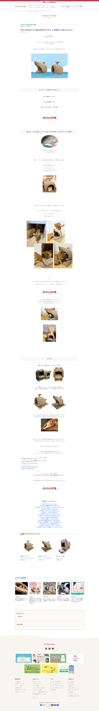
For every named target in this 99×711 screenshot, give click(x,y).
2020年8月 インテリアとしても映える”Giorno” (49, 510)
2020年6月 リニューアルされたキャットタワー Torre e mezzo (49, 507)
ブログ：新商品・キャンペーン (57, 687)
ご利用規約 (71, 691)
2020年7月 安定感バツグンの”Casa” (49, 509)
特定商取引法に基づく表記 (74, 695)
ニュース (35, 695)
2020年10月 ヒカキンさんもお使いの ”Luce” (49, 513)
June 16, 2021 (45, 459)
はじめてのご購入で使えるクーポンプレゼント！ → (49, 0)
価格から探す (18, 687)
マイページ (36, 698)
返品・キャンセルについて (74, 689)
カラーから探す (19, 685)
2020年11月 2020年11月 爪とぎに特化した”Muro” (49, 515)
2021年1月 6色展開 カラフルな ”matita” (49, 518)
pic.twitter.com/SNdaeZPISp (27, 468)
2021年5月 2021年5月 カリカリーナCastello (49, 525)
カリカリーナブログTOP (56, 681)
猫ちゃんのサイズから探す (21, 689)
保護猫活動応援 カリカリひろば (40, 693)
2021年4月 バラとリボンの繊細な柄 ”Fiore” (49, 523)
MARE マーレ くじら (24, 556)
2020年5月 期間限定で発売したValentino (49, 505)
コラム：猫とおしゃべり (56, 683)
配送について (71, 685)
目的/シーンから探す (20, 683)
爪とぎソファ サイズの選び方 (39, 687)
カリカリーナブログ (22, 10)
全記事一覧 (20, 616)
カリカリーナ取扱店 (37, 689)
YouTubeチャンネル (38, 683)
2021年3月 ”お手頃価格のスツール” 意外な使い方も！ (49, 522)
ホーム (16, 10)
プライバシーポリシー (73, 693)
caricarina (51, 706)
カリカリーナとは (37, 681)
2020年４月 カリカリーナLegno (49, 504)
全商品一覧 (18, 681)
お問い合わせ (71, 683)
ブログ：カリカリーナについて (57, 685)
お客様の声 (54, 689)
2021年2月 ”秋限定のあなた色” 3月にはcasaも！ (49, 520)
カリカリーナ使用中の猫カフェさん (40, 691)
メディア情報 (36, 685)
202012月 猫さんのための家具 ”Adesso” (49, 517)
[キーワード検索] (78, 6)
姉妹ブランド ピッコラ (20, 691)
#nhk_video (35, 466)
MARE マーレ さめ (42, 556)
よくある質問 (71, 681)
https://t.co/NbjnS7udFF (26, 466)
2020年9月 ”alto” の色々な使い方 (49, 512)
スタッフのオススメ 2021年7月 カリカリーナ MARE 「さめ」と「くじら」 (38, 10)
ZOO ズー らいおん (60, 556)
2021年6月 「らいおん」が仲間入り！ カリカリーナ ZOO (49, 527)
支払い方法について (73, 687)
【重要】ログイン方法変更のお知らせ (49, 2)
